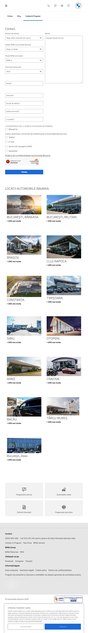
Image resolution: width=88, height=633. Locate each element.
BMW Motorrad (11, 552)
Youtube (28, 561)
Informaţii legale (12, 565)
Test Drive (62, 5)
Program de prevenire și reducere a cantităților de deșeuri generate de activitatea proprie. (43, 575)
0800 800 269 (11, 538)
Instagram (19, 561)
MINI (22, 552)
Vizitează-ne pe (12, 556)
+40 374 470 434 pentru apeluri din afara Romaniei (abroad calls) (47, 538)
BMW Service (39, 543)
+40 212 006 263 (48, 5)
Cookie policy (41, 570)
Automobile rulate (64, 494)
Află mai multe (14, 221)
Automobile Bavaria (78, 6)
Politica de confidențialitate (60, 570)
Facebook (9, 561)
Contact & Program (55, 5)
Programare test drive (64, 512)
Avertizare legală (27, 570)
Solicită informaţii (24, 512)
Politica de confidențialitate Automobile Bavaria (27, 155)
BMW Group (10, 547)
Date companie (11, 570)
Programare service (68, 5)
